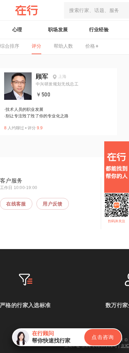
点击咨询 (103, 337)
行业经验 (99, 29)
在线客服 (16, 204)
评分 (36, 46)
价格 (90, 46)
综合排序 (9, 46)
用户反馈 (53, 204)
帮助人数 (63, 46)
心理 (17, 29)
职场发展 (58, 29)
